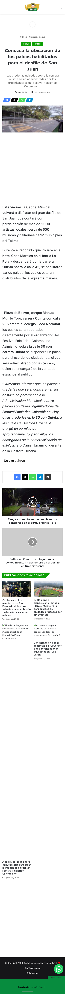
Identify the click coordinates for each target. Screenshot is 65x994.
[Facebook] (6, 100)
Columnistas (32, 973)
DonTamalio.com (32, 968)
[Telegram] (28, 100)
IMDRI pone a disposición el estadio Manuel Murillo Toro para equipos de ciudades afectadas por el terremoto (48, 607)
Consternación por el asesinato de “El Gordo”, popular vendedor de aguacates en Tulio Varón (48, 648)
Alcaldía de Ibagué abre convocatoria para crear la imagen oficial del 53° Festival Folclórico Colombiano (16, 867)
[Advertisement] (32, 169)
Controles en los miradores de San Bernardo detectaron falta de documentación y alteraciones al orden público (16, 607)
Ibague (42, 37)
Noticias (33, 37)
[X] (13, 100)
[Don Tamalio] (32, 7)
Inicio (24, 37)
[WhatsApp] (21, 100)
